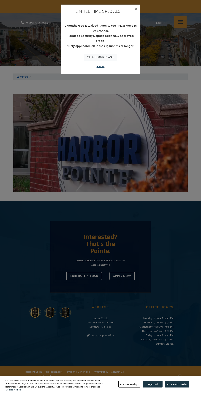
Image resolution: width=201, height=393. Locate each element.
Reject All (153, 384)
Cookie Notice (13, 390)
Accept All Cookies (177, 384)
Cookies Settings (129, 384)
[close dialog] (136, 9)
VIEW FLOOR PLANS (100, 57)
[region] (100, 384)
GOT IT (101, 66)
